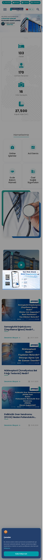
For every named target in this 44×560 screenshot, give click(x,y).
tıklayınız (7, 548)
